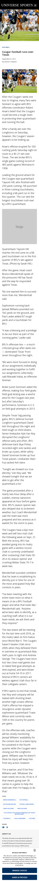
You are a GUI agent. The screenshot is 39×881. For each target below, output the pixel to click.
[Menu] (35, 5)
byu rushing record (9, 804)
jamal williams (22, 808)
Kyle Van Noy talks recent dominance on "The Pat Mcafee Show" (19, 813)
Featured (32, 818)
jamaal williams (8, 808)
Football (6, 47)
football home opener (26, 804)
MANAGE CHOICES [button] (19, 870)
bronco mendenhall (9, 800)
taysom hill (7, 818)
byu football (24, 800)
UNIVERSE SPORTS (17, 5)
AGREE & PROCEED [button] (19, 877)
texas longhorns (19, 818)
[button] (34, 850)
